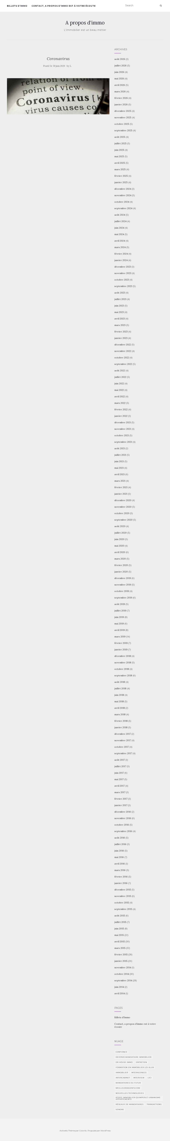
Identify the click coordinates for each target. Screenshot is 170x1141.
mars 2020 (120, 558)
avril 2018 (119, 707)
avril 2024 (119, 240)
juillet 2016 (120, 844)
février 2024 (121, 253)
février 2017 (121, 798)
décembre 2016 (122, 811)
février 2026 (121, 97)
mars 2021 (119, 480)
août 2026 (119, 59)
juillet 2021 (120, 454)
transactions (154, 1104)
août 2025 (119, 136)
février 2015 (121, 954)
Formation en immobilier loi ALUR (135, 1067)
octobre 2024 (121, 201)
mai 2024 (119, 234)
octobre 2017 (121, 746)
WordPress (105, 1130)
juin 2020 (119, 539)
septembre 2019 (123, 597)
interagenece (139, 1072)
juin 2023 (119, 305)
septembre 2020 (123, 519)
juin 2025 (119, 149)
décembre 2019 (122, 578)
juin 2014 (119, 986)
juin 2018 (119, 694)
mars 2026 (120, 91)
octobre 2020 (121, 513)
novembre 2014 (122, 967)
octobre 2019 (121, 591)
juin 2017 (119, 772)
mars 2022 (120, 402)
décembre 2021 (122, 422)
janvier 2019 (121, 649)
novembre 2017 (122, 740)
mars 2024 (120, 247)
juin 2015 (119, 928)
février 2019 (121, 643)
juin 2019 (119, 617)
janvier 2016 (121, 883)
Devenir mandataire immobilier (133, 1057)
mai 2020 (119, 545)
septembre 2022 (123, 364)
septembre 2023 (123, 286)
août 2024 (119, 214)
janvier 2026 (121, 104)
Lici (150, 1078)
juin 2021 (119, 461)
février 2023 (121, 331)
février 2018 (121, 720)
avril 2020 (119, 552)
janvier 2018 (121, 727)
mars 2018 (120, 714)
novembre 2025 (122, 117)
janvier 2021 (120, 493)
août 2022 (119, 370)
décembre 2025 (122, 110)
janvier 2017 (120, 805)
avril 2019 (119, 630)
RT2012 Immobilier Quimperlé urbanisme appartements (138, 1098)
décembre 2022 (122, 344)
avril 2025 (119, 162)
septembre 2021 (123, 441)
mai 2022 (119, 389)
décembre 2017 (122, 733)
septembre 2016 (123, 831)
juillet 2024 (120, 221)
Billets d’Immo (17, 6)
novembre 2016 (122, 818)
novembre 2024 (122, 195)
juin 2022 (119, 383)
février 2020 (121, 565)
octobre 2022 (121, 357)
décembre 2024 (122, 188)
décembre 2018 (122, 656)
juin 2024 (119, 227)
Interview (138, 1078)
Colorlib (83, 1130)
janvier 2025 (121, 182)
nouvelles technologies (130, 1093)
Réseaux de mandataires (129, 1104)
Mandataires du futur (128, 1083)
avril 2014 (119, 993)
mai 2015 (119, 935)
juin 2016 (119, 850)
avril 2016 (119, 863)
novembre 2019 (122, 584)
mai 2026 (119, 78)
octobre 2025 (121, 123)
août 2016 (119, 837)
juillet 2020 (120, 532)
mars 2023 (120, 325)
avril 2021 (119, 474)
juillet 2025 (120, 143)
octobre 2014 (121, 973)
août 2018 (119, 681)
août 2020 (119, 526)
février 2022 (121, 409)
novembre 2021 (122, 428)
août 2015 (119, 915)
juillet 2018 (120, 688)
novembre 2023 (122, 273)
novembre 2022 (122, 351)
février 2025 (121, 175)
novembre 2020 (122, 506)
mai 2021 (119, 467)
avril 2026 (119, 85)
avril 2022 (119, 396)
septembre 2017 (123, 753)
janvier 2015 (121, 960)
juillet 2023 (120, 299)
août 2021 (119, 448)
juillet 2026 (120, 65)
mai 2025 (119, 156)
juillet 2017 (120, 766)
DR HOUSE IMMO (124, 1062)
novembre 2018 (122, 662)
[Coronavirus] (58, 96)
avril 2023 (119, 318)
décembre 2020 (122, 500)
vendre (120, 1109)
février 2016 (121, 876)
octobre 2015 (121, 902)
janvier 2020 (121, 571)
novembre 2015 (122, 896)
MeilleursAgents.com (128, 1088)
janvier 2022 (121, 415)
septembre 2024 (123, 208)
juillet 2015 (120, 922)
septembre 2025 (123, 130)
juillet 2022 (120, 377)
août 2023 (119, 292)
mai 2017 (119, 779)
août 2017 (119, 759)
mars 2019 (120, 636)
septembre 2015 (123, 909)
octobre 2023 (121, 279)
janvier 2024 (121, 260)
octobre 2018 (121, 668)
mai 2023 (119, 312)
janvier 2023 (121, 338)
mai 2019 (119, 623)
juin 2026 (119, 72)
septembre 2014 (123, 980)
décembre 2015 (122, 889)
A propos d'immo (85, 22)
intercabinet (123, 1078)
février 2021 (121, 487)
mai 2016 (119, 857)
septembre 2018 (123, 675)
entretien (141, 1062)
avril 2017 (119, 785)
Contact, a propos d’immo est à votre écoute (64, 6)
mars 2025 (120, 169)
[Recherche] (161, 5)
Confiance (121, 1052)
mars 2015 (120, 948)
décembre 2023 (122, 266)
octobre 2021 (121, 435)
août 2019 (119, 604)
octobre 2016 (121, 824)
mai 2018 (119, 701)
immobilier (122, 1072)
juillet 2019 (120, 610)
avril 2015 (119, 941)
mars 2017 (119, 792)
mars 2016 (120, 870)
